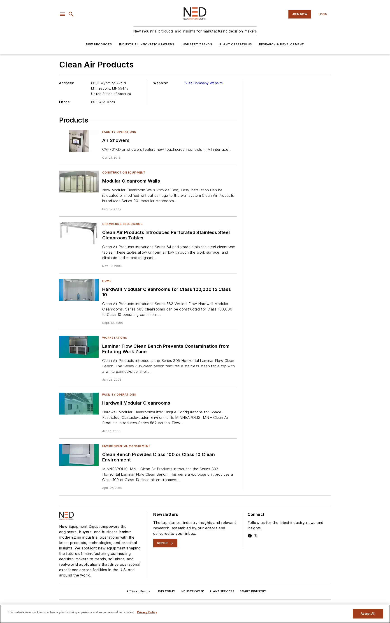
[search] (71, 14)
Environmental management (126, 446)
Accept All (368, 613)
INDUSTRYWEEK (192, 591)
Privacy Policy (147, 612)
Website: (160, 83)
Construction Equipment (123, 172)
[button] (62, 14)
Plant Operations (235, 44)
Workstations (114, 337)
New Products (99, 44)
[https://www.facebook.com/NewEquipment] (250, 535)
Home (106, 281)
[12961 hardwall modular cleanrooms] (79, 404)
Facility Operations (119, 132)
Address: (66, 83)
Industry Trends (197, 44)
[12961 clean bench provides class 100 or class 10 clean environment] (79, 455)
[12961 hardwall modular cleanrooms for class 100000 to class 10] (79, 290)
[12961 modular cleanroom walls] (79, 181)
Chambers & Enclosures (122, 224)
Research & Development (281, 44)
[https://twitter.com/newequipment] (256, 535)
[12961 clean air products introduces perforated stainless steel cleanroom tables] (79, 233)
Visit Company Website (204, 83)
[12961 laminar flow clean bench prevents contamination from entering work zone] (79, 347)
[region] (195, 613)
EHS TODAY (166, 591)
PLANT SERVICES (222, 591)
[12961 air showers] (79, 141)
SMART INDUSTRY (253, 591)
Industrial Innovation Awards (146, 44)
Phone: (65, 102)
